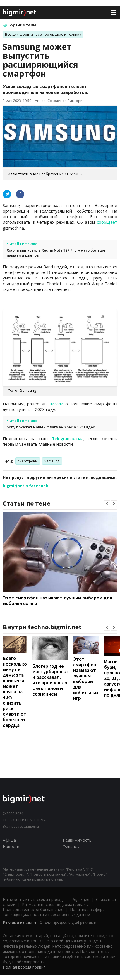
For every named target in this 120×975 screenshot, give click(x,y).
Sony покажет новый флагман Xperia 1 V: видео (51, 427)
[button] (107, 503)
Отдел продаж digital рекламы (68, 922)
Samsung (52, 461)
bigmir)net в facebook (25, 485)
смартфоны (28, 461)
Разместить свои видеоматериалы (55, 904)
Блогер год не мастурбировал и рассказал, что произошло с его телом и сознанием (50, 680)
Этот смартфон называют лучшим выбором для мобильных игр (57, 600)
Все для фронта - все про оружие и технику (43, 34)
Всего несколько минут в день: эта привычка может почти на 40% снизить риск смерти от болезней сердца (15, 691)
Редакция (80, 899)
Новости (11, 846)
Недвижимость (77, 840)
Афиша (9, 840)
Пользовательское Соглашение (33, 909)
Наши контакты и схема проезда (34, 899)
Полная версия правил (24, 967)
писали (56, 403)
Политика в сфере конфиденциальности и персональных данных (54, 912)
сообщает (107, 222)
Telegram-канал (67, 438)
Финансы (71, 846)
